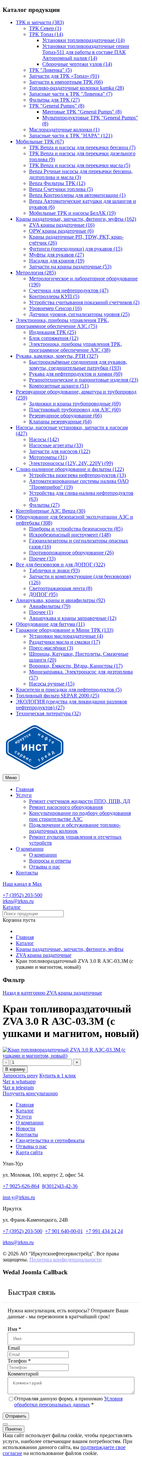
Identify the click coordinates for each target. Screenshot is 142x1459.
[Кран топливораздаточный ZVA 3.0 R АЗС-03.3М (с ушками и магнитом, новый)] (71, 1056)
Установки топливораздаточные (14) (83, 40)
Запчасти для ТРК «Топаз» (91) (64, 76)
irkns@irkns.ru (18, 901)
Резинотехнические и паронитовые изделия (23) (83, 380)
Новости (25, 1128)
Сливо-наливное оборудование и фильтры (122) (70, 469)
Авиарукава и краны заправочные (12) (72, 618)
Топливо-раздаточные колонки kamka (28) (76, 88)
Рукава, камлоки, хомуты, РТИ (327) (57, 356)
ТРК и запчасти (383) (40, 22)
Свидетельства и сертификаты (50, 1140)
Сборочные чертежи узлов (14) (77, 64)
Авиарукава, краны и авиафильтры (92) (60, 600)
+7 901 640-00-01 (64, 1231)
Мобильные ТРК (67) (40, 141)
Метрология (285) (36, 272)
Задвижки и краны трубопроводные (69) (75, 403)
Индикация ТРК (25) (52, 332)
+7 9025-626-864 (21, 1186)
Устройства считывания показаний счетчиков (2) (84, 302)
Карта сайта (29, 1152)
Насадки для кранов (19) (56, 260)
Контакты (27, 872)
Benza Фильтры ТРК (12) (57, 183)
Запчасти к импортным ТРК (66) (66, 82)
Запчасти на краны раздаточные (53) (70, 266)
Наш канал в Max (22, 884)
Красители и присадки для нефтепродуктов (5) (69, 689)
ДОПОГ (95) (43, 594)
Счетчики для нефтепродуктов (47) (68, 290)
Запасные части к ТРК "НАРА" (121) (70, 135)
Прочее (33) (42, 558)
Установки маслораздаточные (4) (66, 636)
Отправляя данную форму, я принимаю (68, 1401)
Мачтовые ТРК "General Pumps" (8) (82, 112)
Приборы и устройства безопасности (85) (76, 529)
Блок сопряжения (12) (53, 338)
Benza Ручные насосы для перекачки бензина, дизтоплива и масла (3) (80, 174)
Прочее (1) (41, 612)
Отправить (15, 1416)
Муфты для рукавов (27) (56, 255)
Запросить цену (20, 1075)
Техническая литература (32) (48, 713)
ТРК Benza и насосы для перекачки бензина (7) (82, 147)
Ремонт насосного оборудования (66, 807)
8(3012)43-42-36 (60, 1186)
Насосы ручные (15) (51, 683)
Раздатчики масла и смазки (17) (64, 642)
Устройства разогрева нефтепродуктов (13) (77, 475)
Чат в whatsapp (19, 1081)
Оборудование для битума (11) (50, 624)
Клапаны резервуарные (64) (60, 421)
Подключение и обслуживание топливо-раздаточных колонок (75, 828)
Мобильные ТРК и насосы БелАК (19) (72, 213)
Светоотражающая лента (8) (60, 588)
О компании (30, 849)
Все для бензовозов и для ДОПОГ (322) (60, 564)
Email (14, 1348)
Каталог (12, 907)
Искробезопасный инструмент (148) (70, 535)
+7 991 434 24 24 (104, 1231)
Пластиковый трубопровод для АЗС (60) (75, 409)
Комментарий (23, 1374)
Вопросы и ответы (50, 861)
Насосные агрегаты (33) (56, 445)
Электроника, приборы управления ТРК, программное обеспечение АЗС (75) (62, 323)
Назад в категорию (52, 993)
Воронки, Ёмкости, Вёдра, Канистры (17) (76, 666)
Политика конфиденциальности (65, 1259)
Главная (25, 789)
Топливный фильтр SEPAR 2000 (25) (57, 695)
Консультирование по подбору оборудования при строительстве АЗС (80, 816)
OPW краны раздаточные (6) (61, 231)
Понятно (13, 1429)
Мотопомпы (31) (48, 457)
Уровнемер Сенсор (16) (55, 308)
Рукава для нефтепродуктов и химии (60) (75, 374)
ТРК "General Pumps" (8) (56, 106)
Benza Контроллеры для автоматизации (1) (77, 195)
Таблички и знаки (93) (54, 570)
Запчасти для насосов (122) (59, 451)
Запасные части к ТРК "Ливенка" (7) (70, 94)
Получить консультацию (30, 1093)
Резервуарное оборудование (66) (65, 415)
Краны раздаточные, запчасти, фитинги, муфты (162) (76, 219)
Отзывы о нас (44, 867)
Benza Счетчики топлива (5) (61, 189)
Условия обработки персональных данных (68, 1401)
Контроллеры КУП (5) (54, 296)
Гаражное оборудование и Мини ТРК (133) (64, 630)
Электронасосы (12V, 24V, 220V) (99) (71, 463)
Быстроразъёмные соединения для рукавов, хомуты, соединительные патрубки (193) (78, 365)
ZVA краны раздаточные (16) (61, 225)
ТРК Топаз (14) (46, 34)
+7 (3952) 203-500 (22, 895)
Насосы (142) (44, 439)
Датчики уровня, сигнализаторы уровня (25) (79, 314)
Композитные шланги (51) (59, 386)
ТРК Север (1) (45, 28)
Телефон (19, 1361)
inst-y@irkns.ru (19, 1197)
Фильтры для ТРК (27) (54, 100)
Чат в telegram (18, 1087)
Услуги (24, 795)
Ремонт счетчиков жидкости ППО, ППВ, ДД (79, 801)
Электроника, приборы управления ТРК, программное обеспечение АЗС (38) (75, 347)
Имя (14, 1329)
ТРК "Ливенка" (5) (50, 70)
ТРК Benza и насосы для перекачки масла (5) (79, 165)
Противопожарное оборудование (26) (71, 552)
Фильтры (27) (44, 505)
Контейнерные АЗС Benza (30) (50, 511)
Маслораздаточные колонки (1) (64, 129)
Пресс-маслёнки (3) (51, 648)
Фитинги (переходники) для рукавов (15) (75, 249)
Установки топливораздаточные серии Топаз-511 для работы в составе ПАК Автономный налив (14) (85, 52)
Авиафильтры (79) (49, 606)
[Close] (5, 1424)
